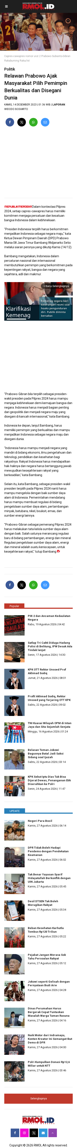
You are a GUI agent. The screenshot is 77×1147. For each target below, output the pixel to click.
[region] (38, 164)
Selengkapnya (38, 1098)
